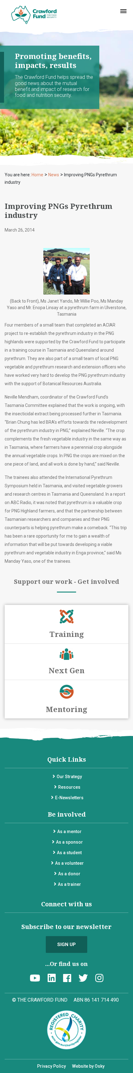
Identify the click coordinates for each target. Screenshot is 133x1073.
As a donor (69, 873)
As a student (69, 852)
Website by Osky (88, 1066)
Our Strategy (69, 776)
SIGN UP (66, 944)
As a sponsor (69, 842)
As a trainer (69, 884)
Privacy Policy (51, 1066)
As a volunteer (69, 863)
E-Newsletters (69, 797)
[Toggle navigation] (123, 11)
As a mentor (69, 831)
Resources (69, 787)
